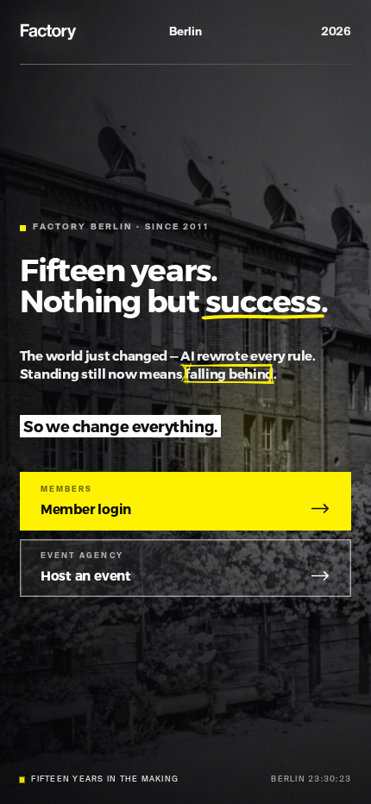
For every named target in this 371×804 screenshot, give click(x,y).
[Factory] (49, 32)
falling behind (229, 373)
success (263, 300)
